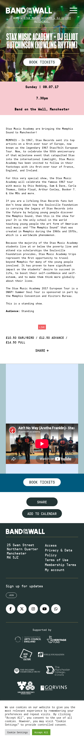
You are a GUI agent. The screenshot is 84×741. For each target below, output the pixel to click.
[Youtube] (44, 609)
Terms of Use (56, 559)
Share (40, 350)
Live (42, 327)
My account (54, 569)
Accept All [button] (41, 732)
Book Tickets (42, 61)
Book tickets (42, 481)
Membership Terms (60, 564)
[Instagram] (33, 609)
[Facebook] (10, 609)
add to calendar (42, 513)
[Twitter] (22, 609)
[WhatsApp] (56, 609)
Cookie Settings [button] (17, 732)
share (42, 502)
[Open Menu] (73, 10)
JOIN (11, 595)
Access (51, 545)
